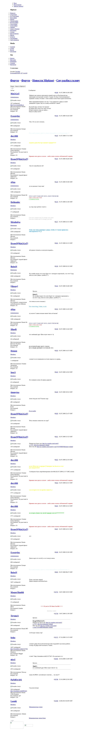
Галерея (12, 47)
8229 (56, 182)
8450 (56, 413)
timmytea (15, 392)
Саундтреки (13, 24)
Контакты (13, 64)
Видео (12, 50)
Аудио (12, 48)
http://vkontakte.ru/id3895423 (18, 691)
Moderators (13, 225)
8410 (56, 372)
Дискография (14, 21)
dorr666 (14, 136)
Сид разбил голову (68, 80)
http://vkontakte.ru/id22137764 (19, 649)
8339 (56, 266)
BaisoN (14, 266)
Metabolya (15, 222)
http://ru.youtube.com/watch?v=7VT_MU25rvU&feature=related (44, 444)
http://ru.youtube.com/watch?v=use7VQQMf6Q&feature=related (55, 446)
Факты (12, 19)
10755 (56, 592)
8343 (56, 286)
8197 (56, 159)
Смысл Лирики (14, 29)
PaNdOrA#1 (16, 680)
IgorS (13, 372)
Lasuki (14, 701)
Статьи (12, 32)
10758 (56, 613)
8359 (56, 329)
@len (13, 182)
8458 (56, 552)
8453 (56, 459)
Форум (12, 58)
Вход (15, 3)
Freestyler (15, 116)
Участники (13, 14)
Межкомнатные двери (35, 707)
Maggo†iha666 (17, 592)
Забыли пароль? (18, 6)
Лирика (12, 27)
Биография (13, 18)
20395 (56, 659)
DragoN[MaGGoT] (19, 159)
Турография (13, 25)
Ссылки (12, 63)
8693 (56, 572)
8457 (56, 529)
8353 (56, 309)
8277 (56, 222)
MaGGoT (15, 94)
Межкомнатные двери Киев (37, 718)
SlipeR (14, 329)
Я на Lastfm (32, 411)
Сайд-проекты (14, 40)
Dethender (15, 202)
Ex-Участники (14, 16)
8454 (56, 483)
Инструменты (14, 33)
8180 (56, 92)
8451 (56, 436)
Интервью (13, 30)
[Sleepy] (14, 286)
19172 (56, 637)
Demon (14, 351)
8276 (56, 202)
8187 (56, 135)
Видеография (14, 22)
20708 (56, 679)
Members (13, 139)
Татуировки (13, 38)
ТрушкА (15, 616)
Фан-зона (13, 60)
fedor (13, 637)
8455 (56, 506)
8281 (56, 243)
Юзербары (13, 61)
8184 (56, 115)
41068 (56, 701)
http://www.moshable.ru (17, 105)
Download (13, 51)
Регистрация (17, 4)
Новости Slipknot (43, 80)
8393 (56, 350)
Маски (12, 35)
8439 (56, 392)
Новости (12, 13)
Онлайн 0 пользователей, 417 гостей (18, 72)
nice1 (13, 659)
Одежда (12, 37)
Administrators (14, 97)
